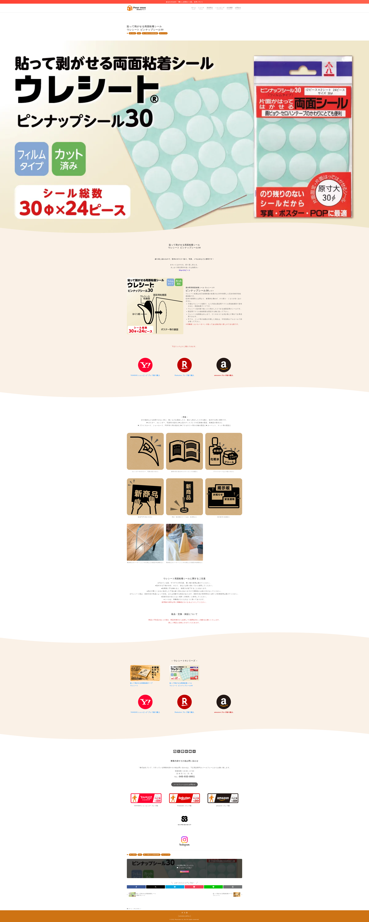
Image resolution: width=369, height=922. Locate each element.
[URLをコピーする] (232, 886)
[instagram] (187, 913)
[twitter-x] (184, 913)
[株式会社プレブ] (136, 8)
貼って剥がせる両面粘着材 (150, 33)
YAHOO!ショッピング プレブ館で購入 (145, 375)
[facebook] (182, 913)
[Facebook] (175, 751)
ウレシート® (163, 33)
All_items (132, 33)
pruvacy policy (184, 916)
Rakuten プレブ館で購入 (184, 375)
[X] (179, 751)
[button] (136, 886)
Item (139, 33)
